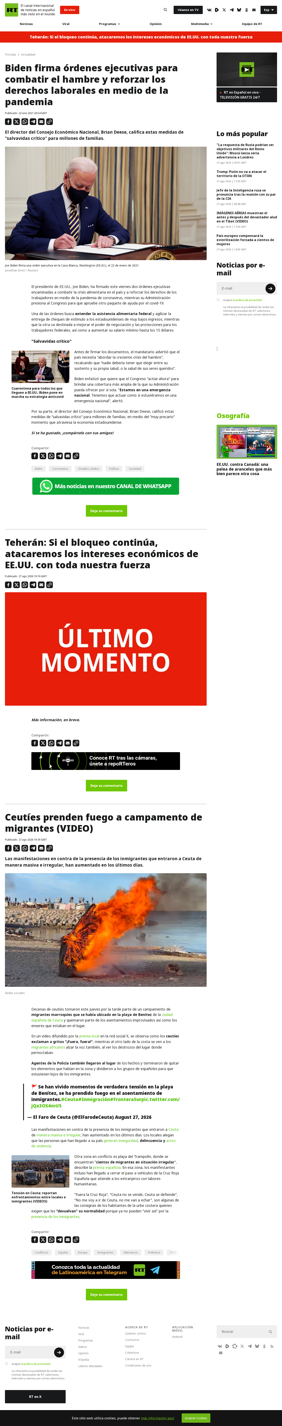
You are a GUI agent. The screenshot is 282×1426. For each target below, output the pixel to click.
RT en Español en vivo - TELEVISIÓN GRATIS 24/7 (240, 95)
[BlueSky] (239, 10)
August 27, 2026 (133, 1117)
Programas (107, 23)
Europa (82, 1252)
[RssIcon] (272, 1346)
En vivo (69, 9)
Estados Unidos (88, 468)
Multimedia (200, 23)
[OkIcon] (246, 10)
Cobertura (132, 1352)
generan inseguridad (121, 1140)
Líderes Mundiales (90, 1366)
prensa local (89, 1036)
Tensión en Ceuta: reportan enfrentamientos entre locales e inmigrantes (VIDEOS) (39, 1197)
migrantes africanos (48, 1047)
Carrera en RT (134, 1359)
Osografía (233, 416)
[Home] (11, 10)
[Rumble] (216, 10)
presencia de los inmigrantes (55, 1216)
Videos (82, 1347)
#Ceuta (69, 1099)
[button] (246, 69)
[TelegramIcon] (231, 10)
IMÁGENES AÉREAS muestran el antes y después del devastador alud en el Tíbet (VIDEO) (247, 217)
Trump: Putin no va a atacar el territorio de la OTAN (241, 173)
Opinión (156, 23)
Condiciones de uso (138, 1365)
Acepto (242, 300)
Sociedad (135, 468)
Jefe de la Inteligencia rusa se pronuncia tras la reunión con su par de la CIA (246, 194)
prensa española (107, 1167)
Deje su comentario (106, 510)
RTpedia (83, 1359)
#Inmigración (94, 1099)
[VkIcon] (209, 10)
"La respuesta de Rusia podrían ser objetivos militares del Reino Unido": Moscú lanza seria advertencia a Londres (245, 151)
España (63, 1252)
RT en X (35, 1396)
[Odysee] (234, 1346)
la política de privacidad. (247, 300)
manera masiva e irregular (59, 1135)
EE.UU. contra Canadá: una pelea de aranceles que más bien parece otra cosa (244, 469)
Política (114, 468)
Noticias (26, 23)
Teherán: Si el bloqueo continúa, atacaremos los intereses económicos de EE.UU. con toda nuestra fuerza (141, 36)
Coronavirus (60, 468)
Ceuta (173, 1129)
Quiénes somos (135, 1333)
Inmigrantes (105, 1252)
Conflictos (41, 1252)
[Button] (165, 10)
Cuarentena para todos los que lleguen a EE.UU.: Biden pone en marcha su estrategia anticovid (38, 392)
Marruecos (130, 1252)
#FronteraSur (125, 1099)
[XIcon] (224, 10)
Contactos (132, 1340)
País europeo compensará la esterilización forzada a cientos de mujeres (245, 239)
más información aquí (157, 1418)
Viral (65, 23)
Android (177, 1336)
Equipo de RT (252, 23)
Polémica (154, 1252)
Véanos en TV (188, 9)
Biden (38, 468)
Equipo (129, 1346)
